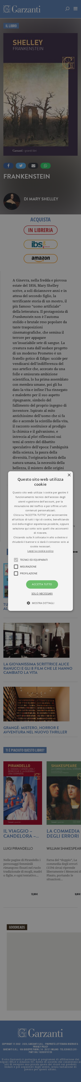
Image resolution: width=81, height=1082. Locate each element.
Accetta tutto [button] (42, 584)
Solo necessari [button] (42, 593)
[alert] (40, 541)
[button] (40, 541)
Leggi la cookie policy (40, 551)
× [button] (69, 475)
